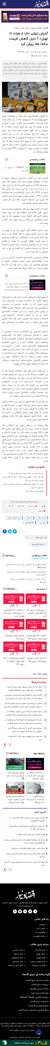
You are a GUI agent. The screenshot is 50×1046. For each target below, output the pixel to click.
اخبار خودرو (40, 957)
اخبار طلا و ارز (36, 52)
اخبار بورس (40, 954)
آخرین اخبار (40, 812)
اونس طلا (42, 518)
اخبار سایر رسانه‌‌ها (15, 965)
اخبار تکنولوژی (17, 957)
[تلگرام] (15, 531)
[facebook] (35, 911)
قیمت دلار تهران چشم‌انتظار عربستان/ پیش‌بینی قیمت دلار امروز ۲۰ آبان (23, 486)
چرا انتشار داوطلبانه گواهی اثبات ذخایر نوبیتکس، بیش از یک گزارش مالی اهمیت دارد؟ (24, 841)
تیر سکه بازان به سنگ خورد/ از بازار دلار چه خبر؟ (26, 473)
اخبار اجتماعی (17, 961)
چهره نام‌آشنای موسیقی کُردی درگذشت (30, 834)
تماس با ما (41, 928)
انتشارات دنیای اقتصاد (39, 1001)
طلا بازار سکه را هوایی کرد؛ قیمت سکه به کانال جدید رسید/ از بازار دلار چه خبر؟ (23, 479)
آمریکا (29, 518)
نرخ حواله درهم (14, 518)
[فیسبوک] (5, 531)
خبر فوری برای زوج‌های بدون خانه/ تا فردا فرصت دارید (25, 738)
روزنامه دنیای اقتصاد (39, 984)
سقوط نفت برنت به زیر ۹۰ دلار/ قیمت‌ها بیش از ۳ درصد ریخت (24, 863)
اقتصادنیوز (29, 522)
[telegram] (20, 911)
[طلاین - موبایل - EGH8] (25, 17)
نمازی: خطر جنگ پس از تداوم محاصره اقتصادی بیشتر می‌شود (25, 855)
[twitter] (30, 911)
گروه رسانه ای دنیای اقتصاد (37, 980)
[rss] (15, 911)
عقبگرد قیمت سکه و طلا (35, 491)
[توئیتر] (10, 531)
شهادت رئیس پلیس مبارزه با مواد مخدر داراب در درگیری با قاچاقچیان (27, 819)
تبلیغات (42, 924)
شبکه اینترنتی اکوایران (39, 989)
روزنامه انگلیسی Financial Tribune (34, 997)
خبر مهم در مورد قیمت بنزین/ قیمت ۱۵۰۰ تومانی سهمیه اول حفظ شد (27, 827)
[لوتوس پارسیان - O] (25, 1043)
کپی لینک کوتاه (41, 537)
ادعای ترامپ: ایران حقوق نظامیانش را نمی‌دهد (28, 848)
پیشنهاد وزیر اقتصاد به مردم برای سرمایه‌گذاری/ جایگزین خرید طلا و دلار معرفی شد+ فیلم (25, 730)
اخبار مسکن (18, 954)
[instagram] (25, 911)
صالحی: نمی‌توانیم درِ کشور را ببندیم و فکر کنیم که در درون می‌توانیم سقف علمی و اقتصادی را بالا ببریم (23, 705)
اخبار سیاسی (18, 950)
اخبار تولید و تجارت (37, 961)
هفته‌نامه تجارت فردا (39, 993)
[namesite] (41, 4)
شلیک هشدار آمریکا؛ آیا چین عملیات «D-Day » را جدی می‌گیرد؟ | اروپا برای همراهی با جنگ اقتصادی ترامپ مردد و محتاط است (24, 713)
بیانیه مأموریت (39, 936)
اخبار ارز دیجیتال (38, 965)
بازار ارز (43, 522)
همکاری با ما (40, 932)
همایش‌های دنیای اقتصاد (38, 1006)
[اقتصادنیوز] (25, 894)
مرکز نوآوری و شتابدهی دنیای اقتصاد (33, 1010)
